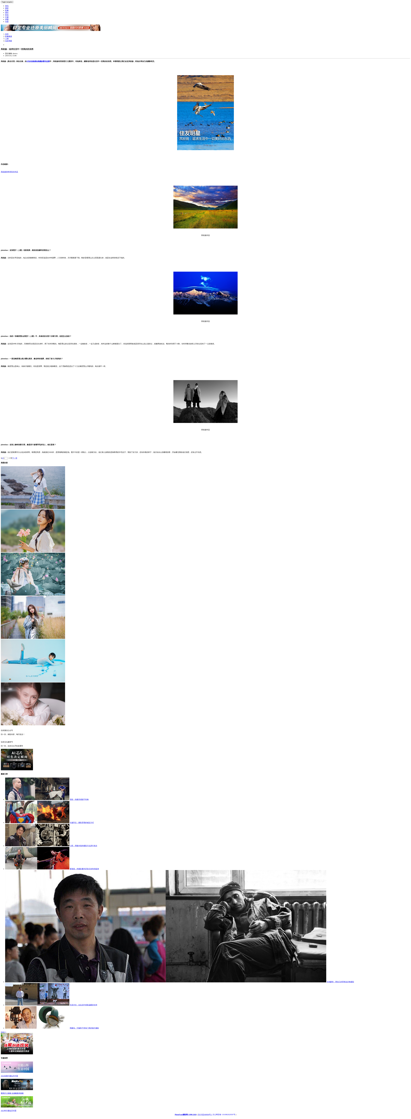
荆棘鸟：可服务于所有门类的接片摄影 (84, 1028)
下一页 (14, 458)
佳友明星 (8, 41)
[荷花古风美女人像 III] (33, 595)
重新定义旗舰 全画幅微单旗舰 (12, 1093)
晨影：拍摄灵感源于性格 (79, 799)
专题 (7, 21)
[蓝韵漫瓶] (33, 681)
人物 (7, 39)
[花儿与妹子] (33, 725)
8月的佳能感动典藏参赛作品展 (38, 61)
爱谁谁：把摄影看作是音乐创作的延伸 (84, 869)
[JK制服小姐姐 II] (33, 508)
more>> (3, 1032)
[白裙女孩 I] (33, 552)
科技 (7, 15)
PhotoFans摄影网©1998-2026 (185, 1114)
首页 (7, 34)
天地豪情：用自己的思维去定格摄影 (340, 982)
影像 (7, 10)
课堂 (7, 12)
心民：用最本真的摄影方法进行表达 (83, 846)
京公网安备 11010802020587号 (224, 1114)
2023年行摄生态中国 (8, 1111)
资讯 (7, 6)
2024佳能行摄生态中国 (9, 1076)
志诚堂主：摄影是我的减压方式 (82, 822)
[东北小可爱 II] (33, 638)
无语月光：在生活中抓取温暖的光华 (83, 1005)
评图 (7, 19)
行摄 (7, 17)
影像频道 (8, 36)
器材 (7, 8)
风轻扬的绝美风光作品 (9, 172)
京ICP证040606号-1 (205, 1114)
